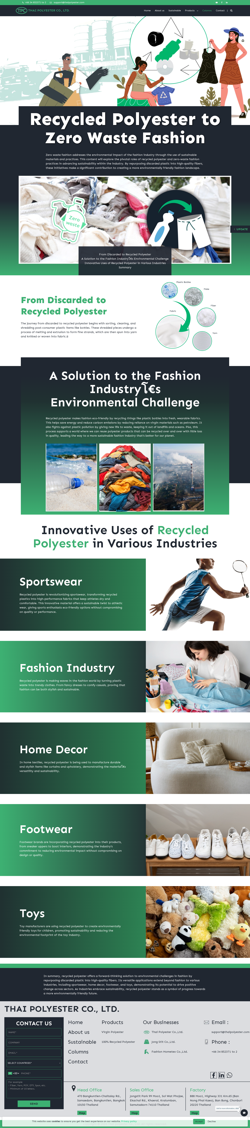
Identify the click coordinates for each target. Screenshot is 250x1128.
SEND (34, 1103)
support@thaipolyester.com (68, 2)
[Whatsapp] (229, 1075)
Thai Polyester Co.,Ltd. (167, 1032)
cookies (56, 1121)
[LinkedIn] (221, 1075)
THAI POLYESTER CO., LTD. (49, 10)
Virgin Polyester (113, 1032)
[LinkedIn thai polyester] (226, 2)
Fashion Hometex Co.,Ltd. (170, 1051)
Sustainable (175, 10)
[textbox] (34, 1063)
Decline (212, 1121)
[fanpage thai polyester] (221, 2)
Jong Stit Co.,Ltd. (163, 1042)
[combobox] (34, 1063)
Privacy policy (129, 1121)
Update (242, 229)
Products (190, 10)
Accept (199, 1121)
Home (147, 10)
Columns (207, 10)
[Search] (231, 10)
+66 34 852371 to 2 (35, 2)
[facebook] (213, 1075)
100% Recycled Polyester (118, 1042)
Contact (220, 10)
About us (159, 10)
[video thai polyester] (216, 2)
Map (82, 1113)
